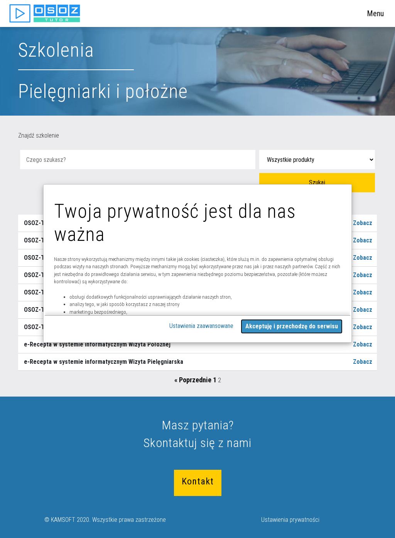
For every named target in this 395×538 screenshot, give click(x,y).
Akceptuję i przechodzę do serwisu (291, 326)
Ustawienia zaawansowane (201, 326)
